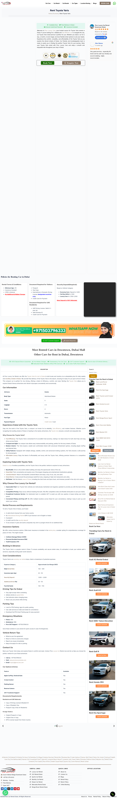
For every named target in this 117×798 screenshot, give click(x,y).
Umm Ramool (76, 761)
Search (91, 369)
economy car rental (19, 559)
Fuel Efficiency (10, 439)
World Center (85, 761)
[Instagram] (8, 788)
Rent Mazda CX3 (101, 432)
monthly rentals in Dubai (13, 378)
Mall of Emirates (81, 759)
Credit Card (48, 422)
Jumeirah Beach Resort (54, 759)
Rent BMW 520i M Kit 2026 (103, 439)
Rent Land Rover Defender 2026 (101, 383)
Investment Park (35, 759)
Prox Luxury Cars (50, 30)
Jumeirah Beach (11, 474)
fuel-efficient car (67, 32)
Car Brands (65, 3)
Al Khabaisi (12, 757)
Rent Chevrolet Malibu (103, 425)
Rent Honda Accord (102, 404)
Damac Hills (84, 757)
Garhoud (107, 757)
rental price (52, 530)
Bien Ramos (99, 43)
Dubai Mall (9, 472)
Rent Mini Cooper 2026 (103, 446)
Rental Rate (10, 569)
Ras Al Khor (46, 761)
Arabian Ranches (49, 757)
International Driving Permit (16, 515)
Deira (90, 757)
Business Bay (66, 757)
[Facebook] (2, 788)
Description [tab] (44, 369)
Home (50, 13)
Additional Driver (9, 581)
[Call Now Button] (112, 794)
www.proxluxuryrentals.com (18, 660)
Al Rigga (39, 757)
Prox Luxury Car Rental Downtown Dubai (102, 26)
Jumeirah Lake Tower (69, 759)
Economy (56, 13)
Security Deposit (9, 577)
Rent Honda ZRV (96, 682)
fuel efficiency (57, 428)
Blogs (95, 3)
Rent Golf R (94, 651)
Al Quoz (25, 757)
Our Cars (48, 3)
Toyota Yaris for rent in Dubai (36, 376)
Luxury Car (56, 651)
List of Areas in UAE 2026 (105, 513)
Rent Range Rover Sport (104, 418)
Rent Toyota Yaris (102, 411)
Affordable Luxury (11, 455)
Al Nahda (19, 757)
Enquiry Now (108, 450)
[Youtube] (18, 788)
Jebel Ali (43, 759)
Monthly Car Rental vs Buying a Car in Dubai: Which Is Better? (106, 480)
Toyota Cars (54, 431)
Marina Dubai (91, 759)
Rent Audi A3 (95, 590)
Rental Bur (58, 757)
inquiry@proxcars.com (17, 662)
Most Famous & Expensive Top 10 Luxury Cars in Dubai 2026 (106, 507)
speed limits (20, 595)
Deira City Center (99, 757)
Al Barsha (5, 757)
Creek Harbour (75, 757)
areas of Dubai (27, 479)
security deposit (23, 520)
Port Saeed (38, 761)
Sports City (67, 761)
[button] (3, 726)
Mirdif (106, 759)
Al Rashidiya (32, 757)
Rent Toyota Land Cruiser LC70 (104, 397)
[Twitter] (5, 788)
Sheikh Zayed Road (57, 761)
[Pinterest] (15, 788)
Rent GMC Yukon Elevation (101, 621)
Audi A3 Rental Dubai (98, 559)
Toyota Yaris (73, 381)
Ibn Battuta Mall (16, 759)
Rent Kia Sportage (102, 390)
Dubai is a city (7, 465)
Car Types (75, 3)
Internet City (25, 759)
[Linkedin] (12, 788)
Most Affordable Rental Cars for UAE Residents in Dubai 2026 (106, 458)
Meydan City (100, 759)
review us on (100, 37)
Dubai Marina (10, 477)
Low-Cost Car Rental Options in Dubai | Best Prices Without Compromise (106, 466)
